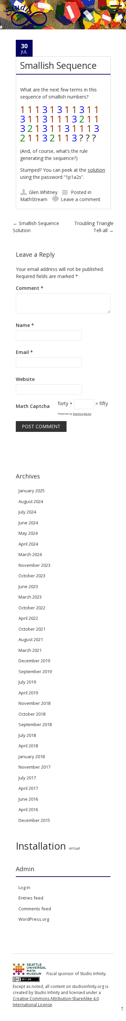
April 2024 (28, 544)
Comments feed (34, 909)
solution (96, 170)
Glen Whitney (43, 192)
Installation (41, 846)
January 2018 (31, 756)
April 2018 (28, 746)
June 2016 (28, 799)
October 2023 (31, 576)
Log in (24, 887)
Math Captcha (33, 406)
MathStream (33, 199)
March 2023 (30, 597)
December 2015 (34, 820)
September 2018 (35, 724)
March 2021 (30, 650)
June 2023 (28, 586)
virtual (74, 848)
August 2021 (30, 639)
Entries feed (30, 898)
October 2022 (31, 608)
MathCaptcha (82, 413)
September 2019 (35, 671)
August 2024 (30, 501)
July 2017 (27, 778)
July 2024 (27, 512)
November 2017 (34, 767)
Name (25, 325)
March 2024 (30, 554)
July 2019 (27, 682)
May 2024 (28, 533)
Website (25, 379)
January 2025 (31, 491)
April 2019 (28, 693)
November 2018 (34, 703)
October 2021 (31, 629)
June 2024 (28, 523)
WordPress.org (33, 919)
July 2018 (27, 735)
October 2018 (31, 714)
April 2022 (28, 618)
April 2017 (28, 788)
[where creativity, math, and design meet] (27, 26)
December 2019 (34, 661)
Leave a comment (80, 199)
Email (24, 352)
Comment (29, 288)
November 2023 (34, 565)
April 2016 (28, 809)
